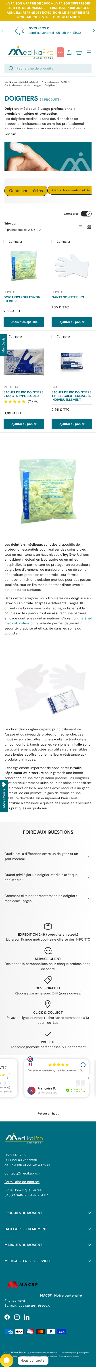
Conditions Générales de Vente (43, 1353)
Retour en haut (48, 1113)
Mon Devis (3, 345)
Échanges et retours (70, 1356)
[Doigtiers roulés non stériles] (24, 266)
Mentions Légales (68, 1353)
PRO (60, 52)
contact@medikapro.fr (22, 1173)
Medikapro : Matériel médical (21, 82)
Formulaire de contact (22, 1182)
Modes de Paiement (49, 1356)
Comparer (71, 214)
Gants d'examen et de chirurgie (22, 85)
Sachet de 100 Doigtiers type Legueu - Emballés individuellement (71, 396)
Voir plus (10, 134)
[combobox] (48, 68)
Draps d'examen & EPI (54, 82)
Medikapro (20, 1352)
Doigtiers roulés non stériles (22, 299)
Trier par (10, 223)
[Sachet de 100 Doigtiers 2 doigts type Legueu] (24, 361)
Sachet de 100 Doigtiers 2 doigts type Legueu (23, 394)
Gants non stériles (26, 190)
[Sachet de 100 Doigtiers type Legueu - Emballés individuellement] (72, 361)
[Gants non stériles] (72, 266)
